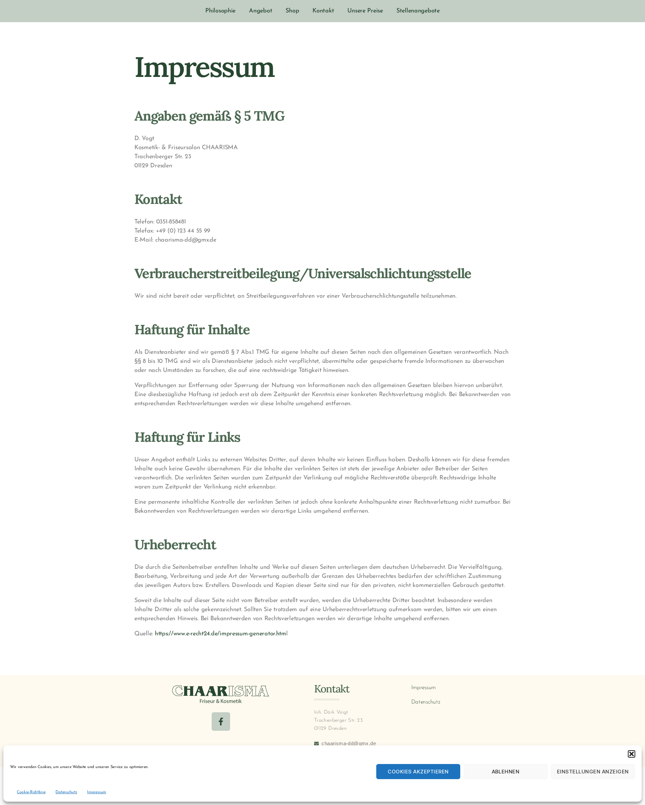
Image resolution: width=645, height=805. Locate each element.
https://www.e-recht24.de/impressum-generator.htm (220, 634)
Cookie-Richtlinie (31, 792)
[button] (631, 754)
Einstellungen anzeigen (593, 771)
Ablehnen (506, 771)
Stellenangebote (418, 11)
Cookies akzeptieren (418, 771)
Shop (292, 11)
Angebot (260, 11)
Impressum (96, 792)
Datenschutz (66, 792)
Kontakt (323, 11)
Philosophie (220, 11)
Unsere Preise (365, 11)
